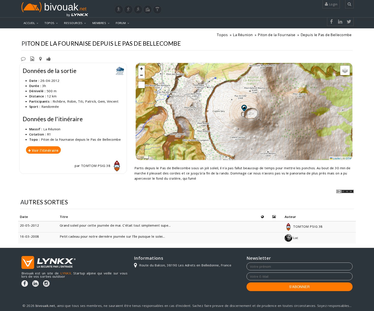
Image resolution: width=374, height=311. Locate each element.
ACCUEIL (29, 23)
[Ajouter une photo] (32, 58)
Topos (222, 34)
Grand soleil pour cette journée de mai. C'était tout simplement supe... (115, 225)
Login (332, 4)
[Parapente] (157, 9)
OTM (348, 158)
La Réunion (243, 34)
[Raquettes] (128, 9)
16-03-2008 (29, 236)
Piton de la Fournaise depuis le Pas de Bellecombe (81, 139)
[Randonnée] (118, 9)
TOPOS (49, 23)
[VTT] (147, 9)
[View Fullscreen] (141, 85)
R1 (49, 134)
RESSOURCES (73, 23)
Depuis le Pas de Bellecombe (326, 34)
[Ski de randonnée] (138, 9)
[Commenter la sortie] (23, 58)
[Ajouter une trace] (40, 58)
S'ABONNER (299, 286)
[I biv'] (48, 58)
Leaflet (336, 158)
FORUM (121, 23)
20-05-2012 (29, 225)
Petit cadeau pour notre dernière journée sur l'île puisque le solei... (112, 236)
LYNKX (65, 273)
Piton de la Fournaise (276, 34)
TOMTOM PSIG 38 (96, 165)
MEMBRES (99, 23)
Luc (295, 237)
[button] (243, 108)
